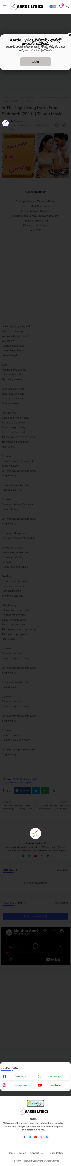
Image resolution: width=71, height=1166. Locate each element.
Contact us (36, 1153)
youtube (56, 1085)
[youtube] (35, 1137)
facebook (20, 1076)
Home (11, 1153)
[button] (52, 6)
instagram (20, 1085)
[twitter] (30, 1137)
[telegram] (46, 1137)
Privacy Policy (55, 1153)
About (22, 1153)
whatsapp (55, 1076)
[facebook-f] (24, 1137)
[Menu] (4, 6)
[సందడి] (35, 1106)
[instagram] (41, 1137)
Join (35, 62)
